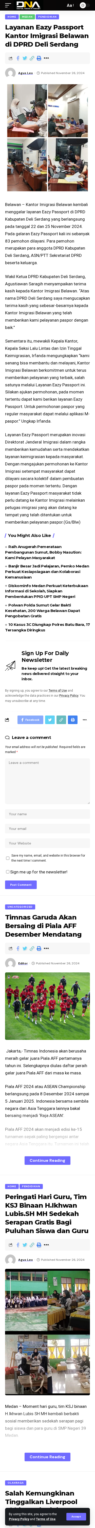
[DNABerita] (28, 5)
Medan (27, 16)
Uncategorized (20, 906)
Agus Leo (25, 73)
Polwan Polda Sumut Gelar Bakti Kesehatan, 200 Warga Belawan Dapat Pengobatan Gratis (42, 611)
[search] (60, 5)
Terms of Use (45, 1519)
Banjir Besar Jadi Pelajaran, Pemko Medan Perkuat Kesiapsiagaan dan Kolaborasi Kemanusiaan (47, 572)
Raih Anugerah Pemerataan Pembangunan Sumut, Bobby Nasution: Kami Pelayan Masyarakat (43, 552)
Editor (23, 963)
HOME (12, 16)
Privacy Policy (19, 1519)
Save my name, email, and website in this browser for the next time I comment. (48, 858)
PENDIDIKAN (47, 16)
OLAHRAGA (16, 1482)
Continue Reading (47, 1160)
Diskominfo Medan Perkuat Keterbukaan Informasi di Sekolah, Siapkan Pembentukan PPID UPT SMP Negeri (46, 591)
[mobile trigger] (9, 5)
